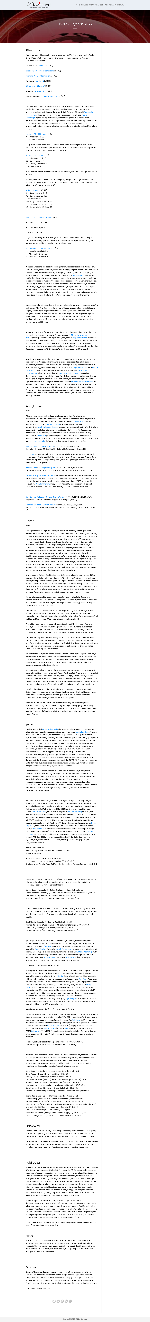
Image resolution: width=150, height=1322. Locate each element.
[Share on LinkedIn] (70, 1301)
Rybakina (76, 1020)
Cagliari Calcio (46, 248)
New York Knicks (33, 446)
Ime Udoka (41, 435)
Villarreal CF (45, 76)
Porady (112, 5)
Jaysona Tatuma (52, 424)
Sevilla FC (40, 81)
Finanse (84, 5)
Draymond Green (47, 475)
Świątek (47, 946)
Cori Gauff (82, 979)
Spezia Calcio (31, 217)
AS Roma (39, 155)
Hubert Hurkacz (39, 812)
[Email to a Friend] (62, 1301)
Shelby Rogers (49, 1028)
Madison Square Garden (48, 427)
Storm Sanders (53, 1025)
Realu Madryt (78, 275)
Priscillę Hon (71, 957)
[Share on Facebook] (54, 1301)
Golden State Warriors (55, 497)
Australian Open (82, 732)
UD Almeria (30, 86)
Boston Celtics (48, 446)
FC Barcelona (75, 335)
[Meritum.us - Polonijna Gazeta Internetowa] (38, 5)
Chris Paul (30, 454)
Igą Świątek (72, 998)
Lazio (28, 190)
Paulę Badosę (49, 957)
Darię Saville (40, 949)
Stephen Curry (32, 475)
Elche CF (41, 86)
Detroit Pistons (49, 505)
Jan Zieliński (38, 828)
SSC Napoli (42, 134)
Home (77, 5)
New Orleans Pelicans (35, 497)
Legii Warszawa (80, 367)
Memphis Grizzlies (33, 505)
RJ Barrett (79, 421)
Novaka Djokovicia (50, 729)
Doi (66, 1028)
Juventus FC (31, 134)
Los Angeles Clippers (47, 467)
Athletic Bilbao (41, 91)
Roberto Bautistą (74, 812)
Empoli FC (36, 190)
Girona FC (30, 71)
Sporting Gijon (32, 76)
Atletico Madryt (51, 96)
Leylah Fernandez (63, 949)
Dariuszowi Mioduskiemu (69, 373)
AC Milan (29, 155)
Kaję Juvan (36, 1031)
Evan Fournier (40, 441)
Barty (60, 976)
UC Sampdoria (32, 248)
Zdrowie (104, 5)
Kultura (120, 5)
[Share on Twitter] (58, 1301)
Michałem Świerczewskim (82, 381)
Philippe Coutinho (79, 338)
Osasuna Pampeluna (45, 71)
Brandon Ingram (43, 484)
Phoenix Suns (31, 467)
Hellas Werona (45, 217)
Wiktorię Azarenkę (84, 952)
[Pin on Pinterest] (66, 1301)
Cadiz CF (42, 66)
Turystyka (94, 5)
